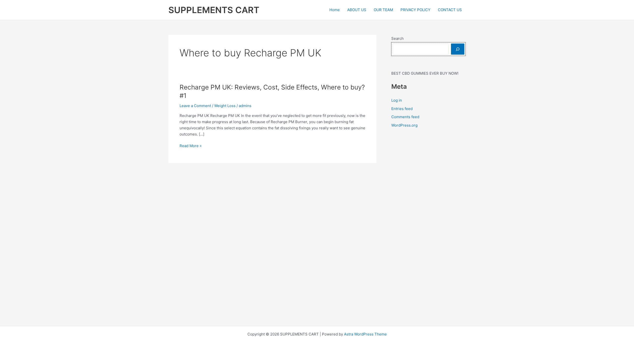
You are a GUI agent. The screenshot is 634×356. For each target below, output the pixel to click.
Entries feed (402, 108)
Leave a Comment (195, 105)
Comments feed (405, 116)
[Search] (457, 49)
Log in (396, 100)
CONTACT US (450, 9)
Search (397, 38)
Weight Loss (225, 105)
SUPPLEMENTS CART (213, 10)
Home (334, 9)
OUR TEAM (383, 9)
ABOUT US (356, 9)
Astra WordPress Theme (365, 334)
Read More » (191, 146)
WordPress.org (404, 125)
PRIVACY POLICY (415, 9)
